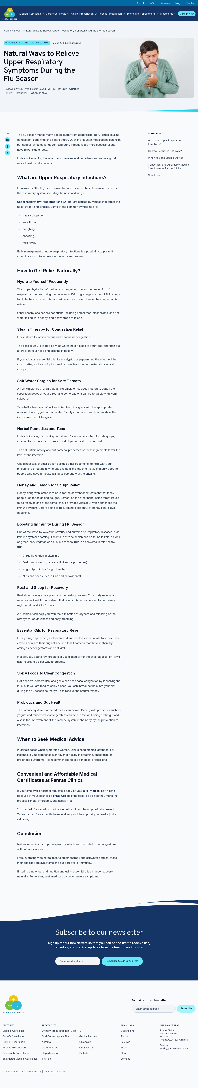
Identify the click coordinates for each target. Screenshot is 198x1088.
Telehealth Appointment (141, 13)
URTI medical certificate (99, 790)
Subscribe (186, 1008)
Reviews (165, 3)
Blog (123, 1053)
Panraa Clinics (60, 795)
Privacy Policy (34, 1071)
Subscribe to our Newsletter (122, 961)
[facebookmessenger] (7, 146)
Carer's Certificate (13, 1036)
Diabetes (84, 1053)
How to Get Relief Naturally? (165, 151)
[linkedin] (7, 139)
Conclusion (154, 175)
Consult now (39, 92)
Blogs (178, 3)
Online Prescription (82, 13)
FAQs (124, 1047)
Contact (191, 3)
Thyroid (46, 1058)
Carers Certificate (56, 13)
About (140, 3)
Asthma (46, 1041)
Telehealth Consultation (16, 1053)
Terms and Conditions (54, 1071)
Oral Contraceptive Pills (55, 1036)
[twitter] (7, 152)
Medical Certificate (30, 13)
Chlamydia (85, 1041)
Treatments (166, 13)
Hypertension (50, 1053)
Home (7, 30)
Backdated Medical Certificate (19, 1058)
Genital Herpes (88, 1036)
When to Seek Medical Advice (165, 157)
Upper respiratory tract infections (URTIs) (45, 201)
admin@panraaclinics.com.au (174, 1048)
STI (81, 1030)
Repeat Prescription (110, 13)
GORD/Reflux (49, 1047)
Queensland (127, 1030)
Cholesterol (86, 1047)
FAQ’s (152, 3)
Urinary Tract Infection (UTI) (59, 1030)
